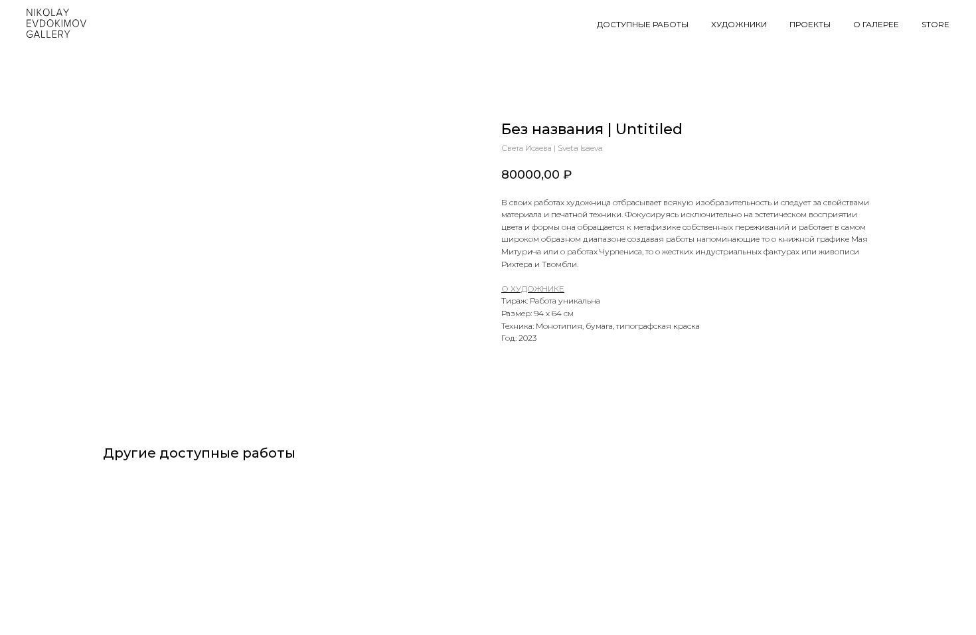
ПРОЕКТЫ (810, 24)
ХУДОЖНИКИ (739, 24)
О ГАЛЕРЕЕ (876, 24)
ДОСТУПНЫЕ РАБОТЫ (643, 24)
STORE (935, 24)
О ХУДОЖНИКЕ (532, 289)
